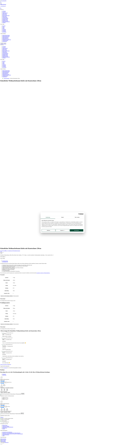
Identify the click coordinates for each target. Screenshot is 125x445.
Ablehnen (48, 230)
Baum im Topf (4, 14)
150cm (3, 27)
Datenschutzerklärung (5, 434)
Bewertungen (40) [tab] (5, 261)
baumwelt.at (6, 442)
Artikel (3, 435)
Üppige (9, 392)
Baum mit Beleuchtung (5, 15)
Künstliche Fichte (5, 55)
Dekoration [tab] (4, 374)
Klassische (5, 392)
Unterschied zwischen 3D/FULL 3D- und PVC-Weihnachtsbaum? (12, 433)
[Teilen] (1, 443)
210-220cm (4, 29)
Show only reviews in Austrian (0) (5, 364)
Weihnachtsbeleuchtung (6, 35)
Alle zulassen (76, 230)
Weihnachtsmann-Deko (6, 36)
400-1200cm (4, 67)
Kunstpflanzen (4, 41)
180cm (3, 28)
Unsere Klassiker (5, 48)
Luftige (2, 392)
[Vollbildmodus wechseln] (2, 443)
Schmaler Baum (4, 17)
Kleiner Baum (4, 16)
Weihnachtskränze (5, 73)
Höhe (1, 256)
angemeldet (5, 367)
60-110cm (3, 25)
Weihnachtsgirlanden (5, 72)
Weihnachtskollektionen (6, 21)
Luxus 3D (3, 47)
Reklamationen (4, 427)
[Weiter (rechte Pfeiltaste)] (1, 444)
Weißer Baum (4, 13)
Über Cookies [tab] (77, 217)
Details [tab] (62, 217)
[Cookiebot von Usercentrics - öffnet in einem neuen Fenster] (79, 214)
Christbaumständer (5, 40)
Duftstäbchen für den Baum (6, 39)
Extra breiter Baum (5, 18)
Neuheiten (4, 22)
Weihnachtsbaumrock (5, 38)
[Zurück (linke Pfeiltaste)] (0, 444)
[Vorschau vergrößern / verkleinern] (22, 394)
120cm (3, 26)
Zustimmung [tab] (48, 217)
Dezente (2, 412)
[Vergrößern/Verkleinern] (3, 443)
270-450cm (4, 31)
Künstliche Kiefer (5, 54)
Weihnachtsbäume (6, 78)
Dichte (9, 412)
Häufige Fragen (4, 425)
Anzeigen (1, 417)
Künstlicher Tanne (5, 20)
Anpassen (62, 230)
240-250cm (4, 30)
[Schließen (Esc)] (0, 443)
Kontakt (3, 428)
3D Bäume (4, 11)
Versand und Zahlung (5, 426)
